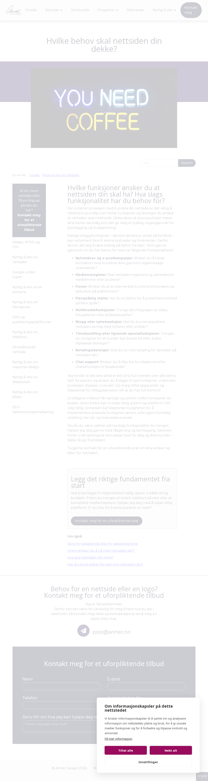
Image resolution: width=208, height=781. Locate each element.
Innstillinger (148, 762)
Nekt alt (171, 750)
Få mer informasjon (118, 739)
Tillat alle (125, 750)
